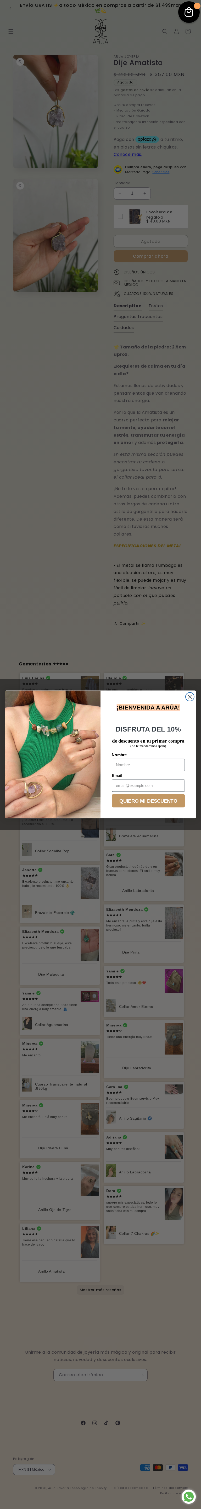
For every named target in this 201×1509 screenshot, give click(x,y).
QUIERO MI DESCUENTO (148, 801)
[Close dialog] (190, 696)
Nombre (119, 755)
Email (117, 776)
